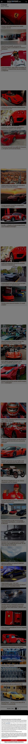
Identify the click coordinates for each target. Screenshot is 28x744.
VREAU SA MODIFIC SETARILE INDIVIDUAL (14, 742)
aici (20, 727)
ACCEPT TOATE (14, 740)
